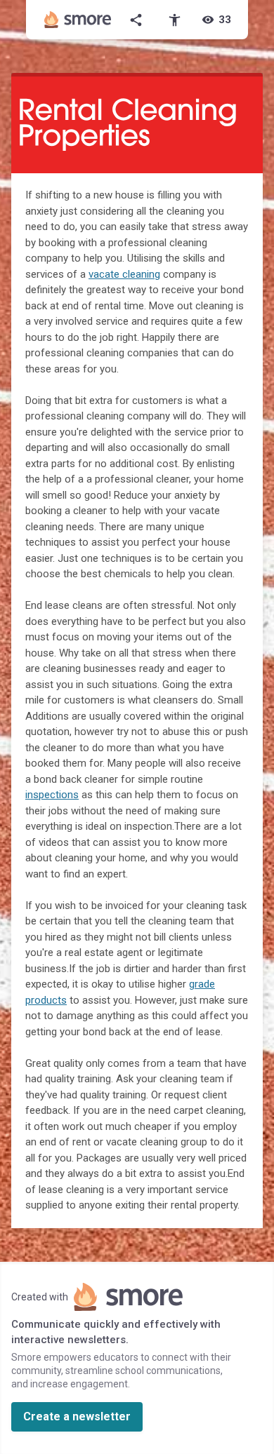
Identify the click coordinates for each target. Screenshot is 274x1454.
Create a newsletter (77, 1416)
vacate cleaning (124, 274)
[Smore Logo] (78, 19)
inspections (52, 794)
